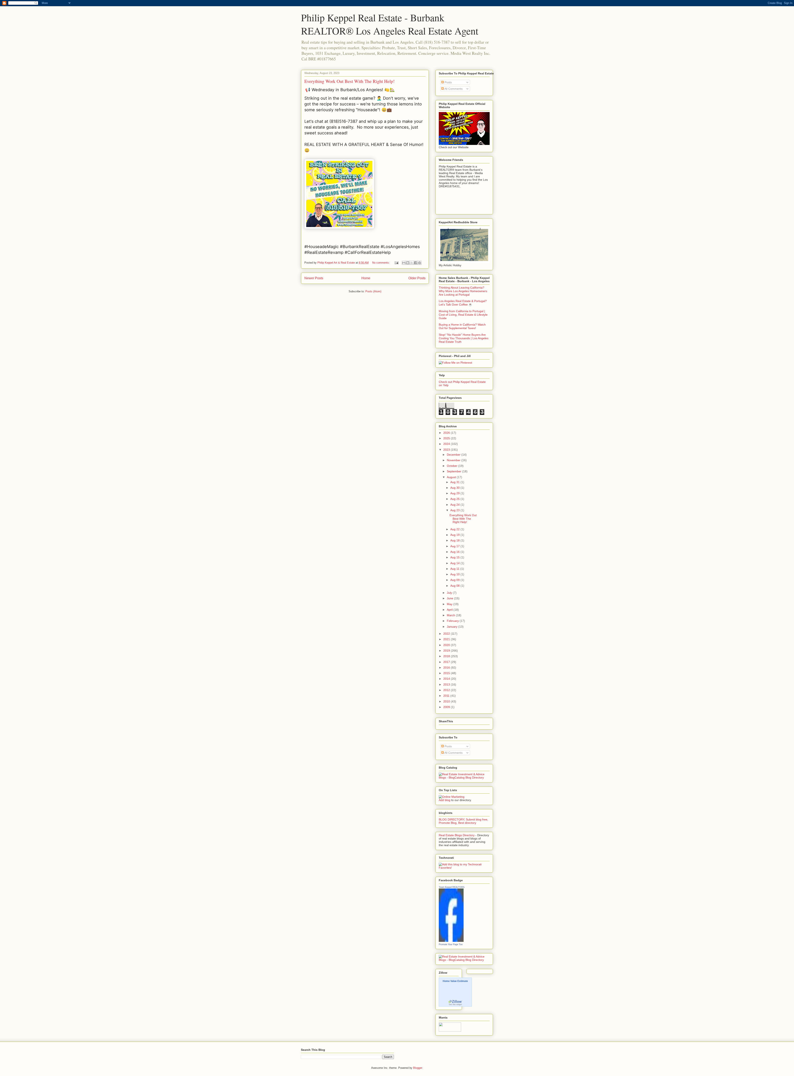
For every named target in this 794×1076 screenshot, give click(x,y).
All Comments (453, 88)
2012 (447, 690)
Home (365, 278)
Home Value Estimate (455, 981)
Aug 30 (455, 487)
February (453, 620)
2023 (447, 449)
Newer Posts (313, 278)
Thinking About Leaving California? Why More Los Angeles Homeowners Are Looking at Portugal (463, 291)
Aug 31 (455, 482)
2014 (447, 678)
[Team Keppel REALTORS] (451, 940)
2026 (447, 432)
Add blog (444, 800)
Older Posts (417, 278)
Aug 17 (455, 546)
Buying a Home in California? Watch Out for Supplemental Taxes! (462, 326)
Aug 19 (455, 534)
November (454, 460)
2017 (447, 662)
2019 (447, 650)
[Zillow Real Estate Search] (455, 1002)
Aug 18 (455, 540)
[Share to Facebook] (416, 263)
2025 (447, 438)
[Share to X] (412, 263)
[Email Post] (396, 262)
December (454, 454)
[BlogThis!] (408, 263)
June (450, 598)
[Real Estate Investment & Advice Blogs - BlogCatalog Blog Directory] (464, 777)
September (454, 471)
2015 (447, 673)
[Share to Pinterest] (419, 263)
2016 (447, 667)
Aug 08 (455, 585)
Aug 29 (455, 493)
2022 (447, 633)
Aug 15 (455, 557)
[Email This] (404, 263)
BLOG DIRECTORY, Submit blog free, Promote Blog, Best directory (463, 821)
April (450, 609)
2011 (446, 695)
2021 (447, 639)
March (451, 615)
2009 (447, 707)
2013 (447, 684)
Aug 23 (455, 510)
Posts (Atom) (373, 291)
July (450, 592)
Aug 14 (455, 563)
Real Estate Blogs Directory (457, 835)
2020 (447, 645)
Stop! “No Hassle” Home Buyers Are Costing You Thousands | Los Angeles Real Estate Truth (463, 338)
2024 (447, 443)
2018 (447, 656)
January (452, 626)
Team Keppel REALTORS (451, 887)
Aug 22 (455, 529)
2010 (447, 701)
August (452, 477)
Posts (448, 82)
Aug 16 (455, 551)
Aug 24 (455, 504)
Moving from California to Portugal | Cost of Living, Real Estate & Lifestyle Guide (463, 314)
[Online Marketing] (451, 796)
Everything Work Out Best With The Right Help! (349, 81)
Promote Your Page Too (451, 944)
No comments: (381, 262)
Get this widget (455, 1004)
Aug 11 (455, 568)
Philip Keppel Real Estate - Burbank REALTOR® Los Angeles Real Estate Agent (389, 24)
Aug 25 (455, 498)
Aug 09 (455, 580)
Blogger (417, 1067)
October (452, 465)
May (450, 604)
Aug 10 (455, 574)
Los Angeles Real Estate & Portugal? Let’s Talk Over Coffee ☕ (463, 302)
